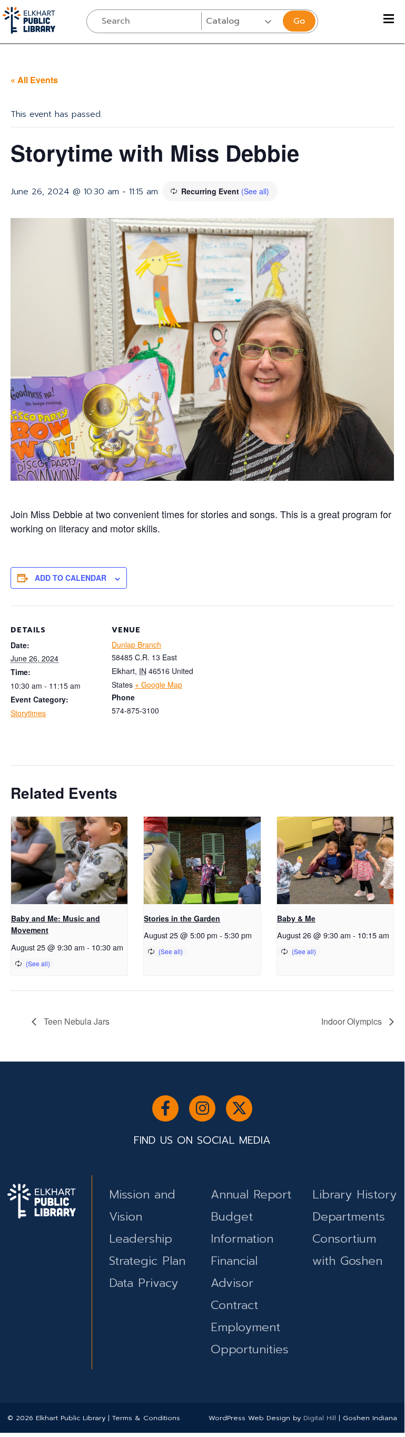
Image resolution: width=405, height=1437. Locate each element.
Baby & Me (296, 918)
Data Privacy (143, 1283)
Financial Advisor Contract (234, 1283)
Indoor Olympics (352, 1021)
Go (299, 21)
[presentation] (69, 860)
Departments (348, 1216)
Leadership (140, 1238)
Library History (354, 1194)
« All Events (34, 80)
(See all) (255, 191)
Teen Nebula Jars (76, 1021)
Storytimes (28, 713)
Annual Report (251, 1194)
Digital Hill (319, 1418)
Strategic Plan (147, 1261)
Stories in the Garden (182, 918)
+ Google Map (158, 684)
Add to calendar (70, 577)
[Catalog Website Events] (241, 21)
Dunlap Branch (136, 644)
